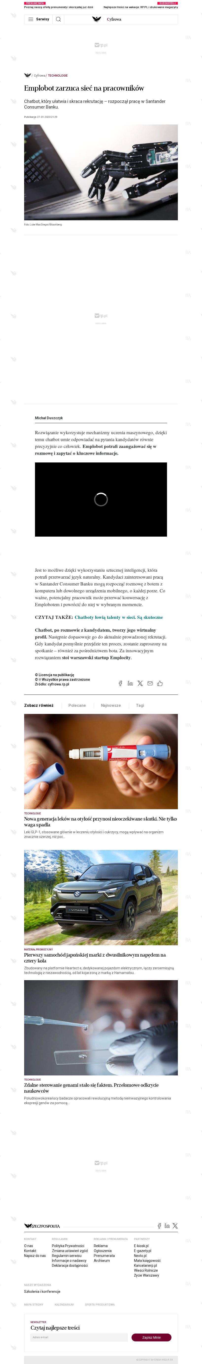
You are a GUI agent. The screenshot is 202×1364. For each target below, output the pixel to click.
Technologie (58, 75)
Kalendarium (64, 1304)
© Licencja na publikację (54, 675)
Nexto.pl (140, 1256)
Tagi (140, 705)
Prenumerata (104, 1256)
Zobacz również (38, 705)
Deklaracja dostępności (70, 1265)
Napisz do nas (35, 1256)
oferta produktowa (100, 1304)
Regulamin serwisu (67, 1256)
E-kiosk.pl (141, 1246)
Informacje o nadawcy (69, 1261)
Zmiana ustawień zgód (70, 1251)
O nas (28, 1246)
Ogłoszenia (103, 1251)
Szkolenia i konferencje (42, 1292)
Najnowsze (111, 705)
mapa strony (33, 1304)
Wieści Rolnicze (146, 1270)
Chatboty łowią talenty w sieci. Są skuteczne (119, 617)
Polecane (77, 705)
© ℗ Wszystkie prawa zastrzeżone (62, 680)
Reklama (101, 1246)
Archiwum (102, 1261)
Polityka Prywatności (68, 1246)
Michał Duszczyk (49, 418)
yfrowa (114, 19)
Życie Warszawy (146, 1275)
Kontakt (30, 1251)
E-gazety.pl (142, 1251)
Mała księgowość (147, 1261)
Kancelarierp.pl (145, 1265)
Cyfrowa (39, 75)
